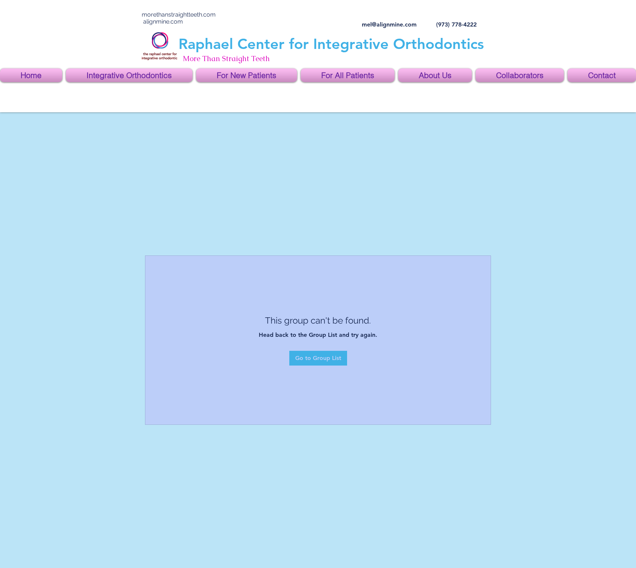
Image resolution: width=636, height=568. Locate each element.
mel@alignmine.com (389, 24)
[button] (129, 75)
